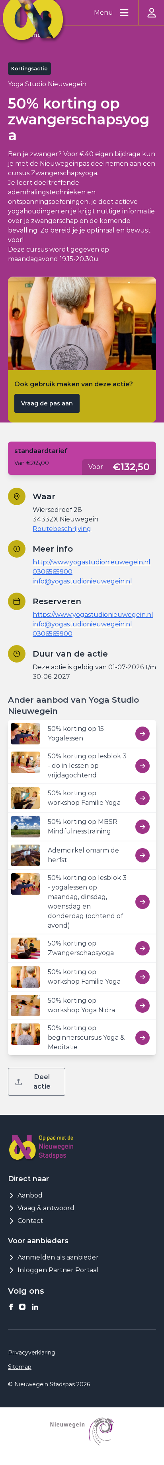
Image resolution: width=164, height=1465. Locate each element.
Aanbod (30, 1195)
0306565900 (52, 572)
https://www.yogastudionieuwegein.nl (93, 614)
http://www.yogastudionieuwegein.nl (91, 562)
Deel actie (42, 1081)
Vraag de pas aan (47, 403)
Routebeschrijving (62, 529)
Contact (30, 1221)
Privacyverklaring (31, 1352)
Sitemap (19, 1366)
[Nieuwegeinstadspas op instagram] (22, 1307)
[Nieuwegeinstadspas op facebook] (11, 1307)
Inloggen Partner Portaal (58, 1270)
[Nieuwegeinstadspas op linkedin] (35, 1307)
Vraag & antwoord (46, 1208)
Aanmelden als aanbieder (58, 1257)
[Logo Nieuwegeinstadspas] (41, 1147)
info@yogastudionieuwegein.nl (82, 581)
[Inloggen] (151, 12)
